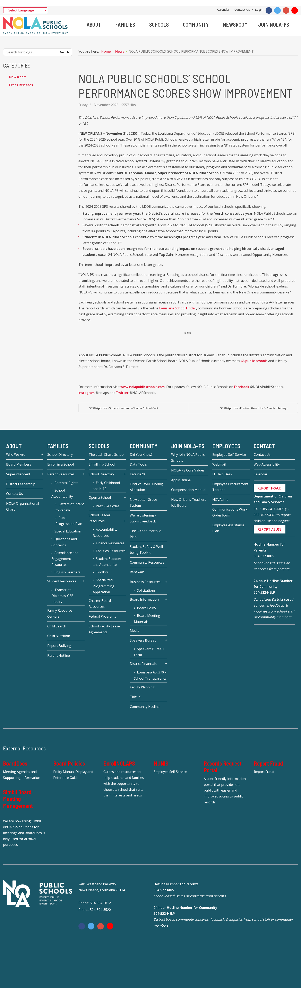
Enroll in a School (60, 464)
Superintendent (18, 474)
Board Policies (69, 763)
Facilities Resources (111, 551)
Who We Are (15, 454)
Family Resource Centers (59, 613)
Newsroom (17, 77)
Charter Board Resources (100, 603)
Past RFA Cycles (107, 506)
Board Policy (146, 608)
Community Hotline (145, 706)
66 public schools (254, 361)
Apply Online (181, 480)
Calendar (223, 9)
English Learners (67, 572)
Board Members (18, 464)
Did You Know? (141, 454)
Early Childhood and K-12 (106, 485)
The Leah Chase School (106, 454)
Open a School (100, 497)
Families (57, 446)
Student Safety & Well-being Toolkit (147, 549)
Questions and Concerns (64, 542)
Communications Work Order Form (229, 512)
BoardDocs (15, 763)
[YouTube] (294, 10)
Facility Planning (142, 687)
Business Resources (145, 582)
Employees (226, 446)
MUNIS (161, 763)
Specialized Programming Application (103, 586)
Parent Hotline (58, 655)
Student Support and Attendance (107, 561)
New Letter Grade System (143, 502)
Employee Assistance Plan (228, 528)
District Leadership (20, 484)
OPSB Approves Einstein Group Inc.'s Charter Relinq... (254, 408)
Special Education (67, 531)
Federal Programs (102, 616)
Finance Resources (110, 543)
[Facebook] (269, 10)
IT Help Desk (222, 474)
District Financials (143, 663)
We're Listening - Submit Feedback (143, 518)
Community (143, 446)
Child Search (56, 626)
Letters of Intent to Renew (69, 507)
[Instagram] (286, 10)
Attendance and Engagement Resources (64, 558)
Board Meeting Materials (147, 618)
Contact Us (242, 9)
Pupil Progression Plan (68, 520)
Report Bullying (59, 645)
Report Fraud (268, 763)
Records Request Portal (222, 767)
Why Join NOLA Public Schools (188, 457)
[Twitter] (277, 10)
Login (259, 9)
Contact (264, 446)
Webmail (219, 464)
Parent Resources (61, 474)
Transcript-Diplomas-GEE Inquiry (62, 596)
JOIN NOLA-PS (187, 446)
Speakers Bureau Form (149, 652)
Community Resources (147, 562)
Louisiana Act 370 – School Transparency (150, 675)
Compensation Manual (188, 489)
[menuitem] (95, 24)
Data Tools (138, 464)
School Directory (60, 454)
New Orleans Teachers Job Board (188, 502)
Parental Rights (66, 482)
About (14, 446)
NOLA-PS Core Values (188, 470)
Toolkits (102, 572)
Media (134, 630)
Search (209, 9)
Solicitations (146, 590)
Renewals (137, 572)
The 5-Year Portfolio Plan (145, 534)
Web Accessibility (267, 464)
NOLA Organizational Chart (22, 506)
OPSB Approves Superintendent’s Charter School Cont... (124, 408)
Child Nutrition (58, 636)
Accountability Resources (105, 532)
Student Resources (61, 581)
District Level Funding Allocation (146, 487)
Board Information (144, 599)
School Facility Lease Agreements (104, 629)
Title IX (135, 697)
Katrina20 (137, 474)
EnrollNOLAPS (119, 763)
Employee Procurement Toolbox (230, 487)
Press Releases (21, 85)
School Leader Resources (99, 518)
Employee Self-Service (229, 454)
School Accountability (62, 493)
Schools (99, 446)
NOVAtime (220, 499)
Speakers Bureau (143, 640)
